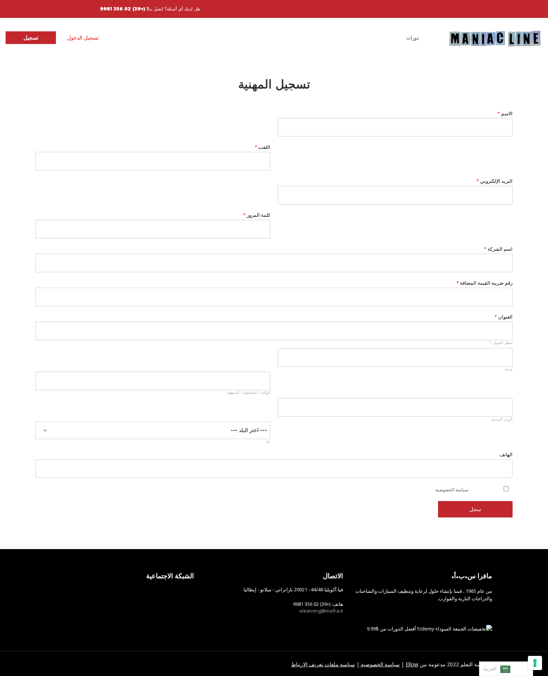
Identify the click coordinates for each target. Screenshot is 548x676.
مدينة (509, 369)
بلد (268, 441)
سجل (475, 509)
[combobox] (153, 430)
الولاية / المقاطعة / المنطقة (248, 392)
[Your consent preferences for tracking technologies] (535, 663)
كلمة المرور (256, 215)
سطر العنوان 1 (501, 342)
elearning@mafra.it (321, 610)
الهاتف (506, 454)
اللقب (262, 147)
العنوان (503, 317)
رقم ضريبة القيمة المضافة (484, 283)
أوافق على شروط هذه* (464, 489)
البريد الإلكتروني (494, 181)
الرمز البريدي (502, 419)
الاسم (505, 113)
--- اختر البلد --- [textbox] (249, 430)
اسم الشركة (498, 249)
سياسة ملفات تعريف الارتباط (323, 664)
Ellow (412, 664)
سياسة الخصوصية (451, 489)
